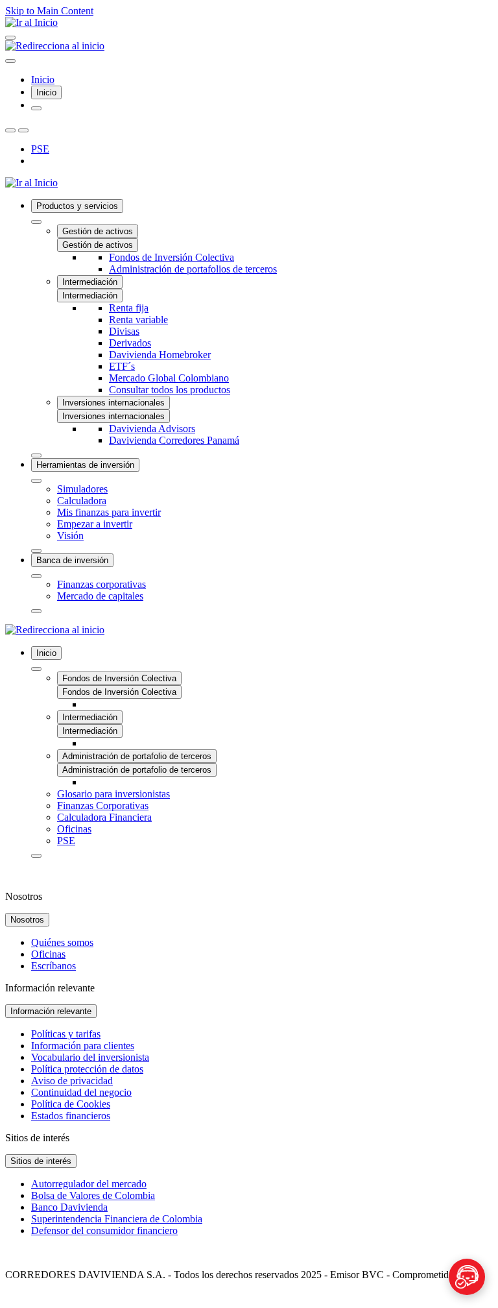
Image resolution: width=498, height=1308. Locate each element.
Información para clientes (82, 1045)
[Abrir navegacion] (10, 38)
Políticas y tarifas (66, 1033)
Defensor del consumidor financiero (104, 1230)
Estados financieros (70, 1115)
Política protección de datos (87, 1068)
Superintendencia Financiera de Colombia (116, 1218)
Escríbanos (53, 965)
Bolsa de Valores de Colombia (93, 1195)
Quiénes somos (62, 942)
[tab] (46, 92)
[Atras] (10, 130)
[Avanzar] (36, 455)
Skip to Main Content (49, 10)
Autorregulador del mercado (89, 1183)
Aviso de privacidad (72, 1080)
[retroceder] (36, 222)
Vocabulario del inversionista (90, 1057)
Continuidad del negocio (81, 1092)
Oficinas (48, 954)
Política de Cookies (70, 1103)
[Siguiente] (23, 130)
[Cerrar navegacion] (10, 61)
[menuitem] (262, 328)
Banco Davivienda (69, 1207)
